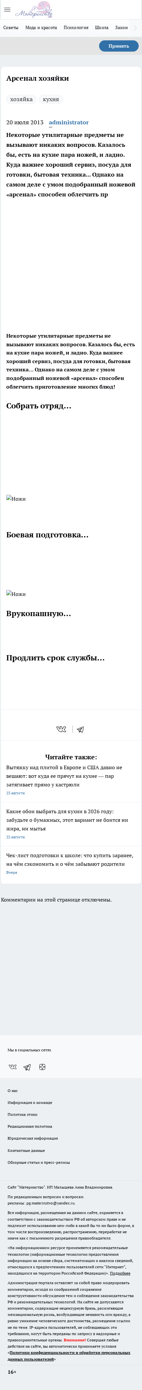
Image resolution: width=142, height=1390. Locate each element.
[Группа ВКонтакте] (13, 1067)
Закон (121, 27)
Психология (76, 27)
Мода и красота (41, 27)
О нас (13, 1090)
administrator (69, 122)
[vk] (62, 729)
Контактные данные (26, 1150)
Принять (119, 46)
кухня (51, 99)
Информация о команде (30, 1102)
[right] (135, 28)
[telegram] (82, 729)
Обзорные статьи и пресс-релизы (39, 1162)
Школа (102, 27)
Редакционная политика (30, 1126)
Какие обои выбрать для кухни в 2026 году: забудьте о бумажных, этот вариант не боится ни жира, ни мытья (67, 823)
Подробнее (120, 1273)
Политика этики (22, 1114)
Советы (11, 27)
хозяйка (21, 99)
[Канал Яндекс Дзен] (42, 1067)
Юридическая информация (33, 1138)
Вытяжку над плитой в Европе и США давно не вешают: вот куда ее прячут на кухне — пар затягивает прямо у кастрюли (64, 779)
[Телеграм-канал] (27, 1067)
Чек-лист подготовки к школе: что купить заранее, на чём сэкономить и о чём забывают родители (69, 863)
